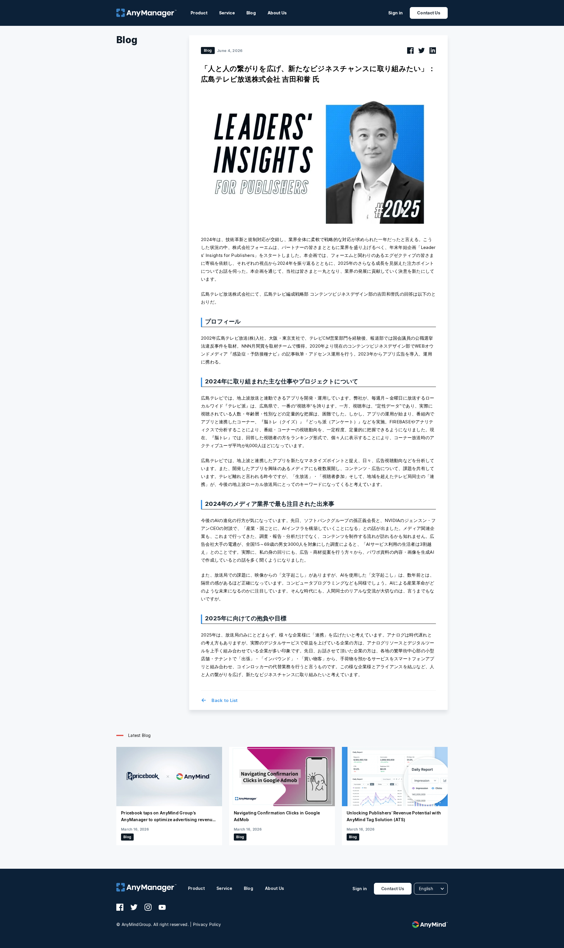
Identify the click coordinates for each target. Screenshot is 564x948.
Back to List (219, 700)
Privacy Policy (207, 924)
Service (227, 12)
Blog (251, 12)
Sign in (395, 13)
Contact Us (428, 12)
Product (199, 12)
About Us (277, 12)
